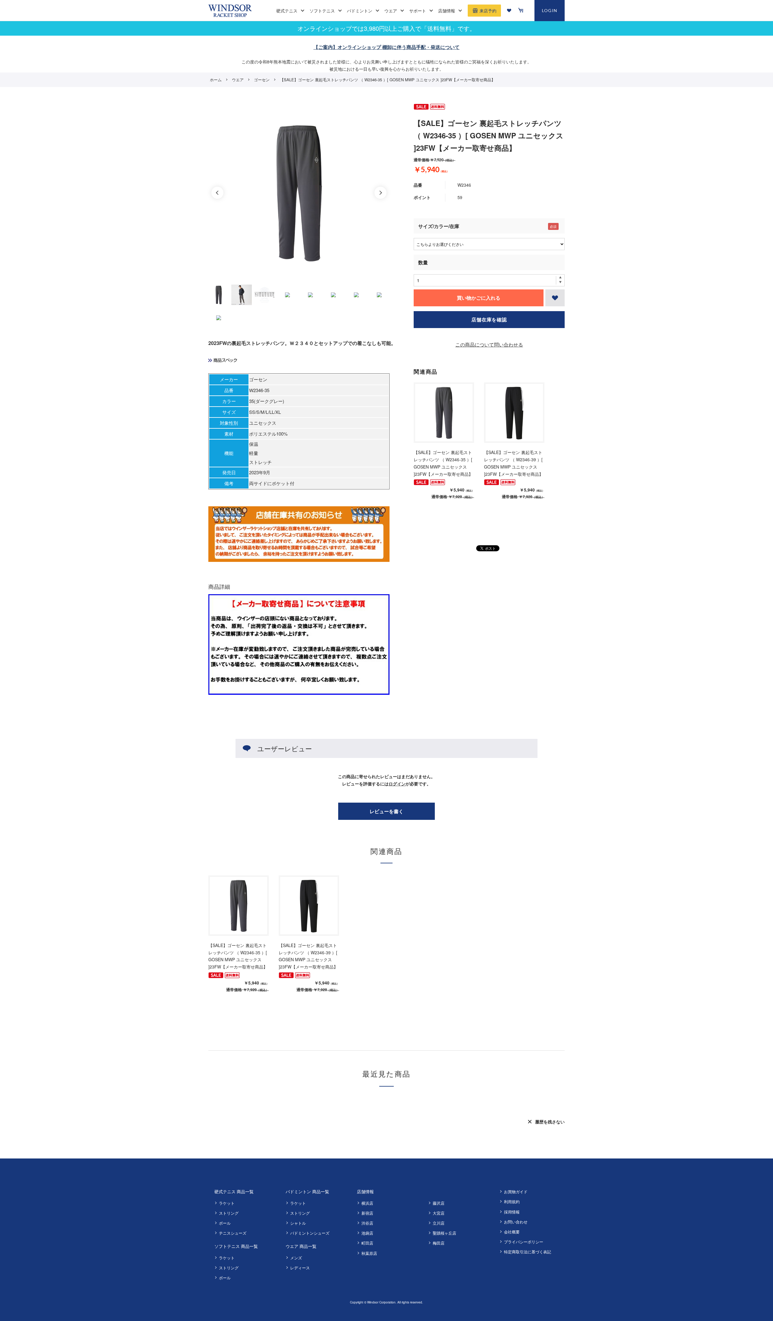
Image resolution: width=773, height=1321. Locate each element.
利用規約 (512, 1201)
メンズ (296, 1258)
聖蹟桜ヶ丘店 (444, 1233)
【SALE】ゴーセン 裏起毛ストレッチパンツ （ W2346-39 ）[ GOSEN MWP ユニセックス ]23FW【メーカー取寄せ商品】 (513, 463)
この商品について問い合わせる (489, 344)
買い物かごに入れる (478, 297)
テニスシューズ (232, 1233)
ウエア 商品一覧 (301, 1246)
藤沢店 (438, 1203)
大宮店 (438, 1213)
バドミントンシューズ (309, 1233)
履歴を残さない (550, 1122)
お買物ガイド (516, 1191)
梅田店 (438, 1243)
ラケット (227, 1203)
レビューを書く (386, 811)
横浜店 (367, 1203)
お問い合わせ (516, 1222)
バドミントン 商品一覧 (307, 1191)
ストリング (229, 1213)
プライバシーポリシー (523, 1242)
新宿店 (367, 1213)
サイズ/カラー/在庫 (438, 226)
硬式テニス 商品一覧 (234, 1191)
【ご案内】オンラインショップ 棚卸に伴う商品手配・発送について (386, 46)
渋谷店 (367, 1223)
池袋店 (367, 1233)
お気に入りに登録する (555, 297)
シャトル (298, 1223)
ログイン (397, 784)
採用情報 (512, 1212)
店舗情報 (365, 1191)
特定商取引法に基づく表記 (527, 1252)
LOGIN (549, 10)
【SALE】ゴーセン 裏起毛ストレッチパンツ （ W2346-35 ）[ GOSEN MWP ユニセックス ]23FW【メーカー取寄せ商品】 (443, 463)
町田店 (367, 1243)
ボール (225, 1223)
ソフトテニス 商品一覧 (236, 1246)
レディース (300, 1268)
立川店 (438, 1223)
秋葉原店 (369, 1253)
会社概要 (512, 1232)
